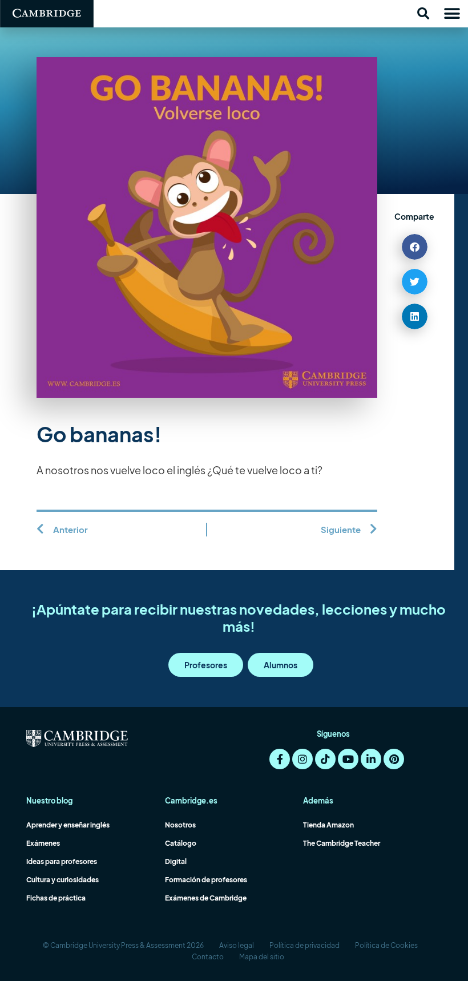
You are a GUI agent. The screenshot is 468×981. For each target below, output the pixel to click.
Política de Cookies (386, 945)
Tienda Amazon (328, 825)
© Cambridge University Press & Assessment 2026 (123, 945)
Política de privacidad (304, 945)
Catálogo (180, 843)
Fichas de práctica (56, 898)
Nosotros (180, 825)
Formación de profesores (206, 879)
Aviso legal (236, 945)
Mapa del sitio (261, 956)
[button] (423, 14)
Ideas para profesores (61, 861)
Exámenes (43, 843)
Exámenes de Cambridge (206, 898)
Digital (176, 861)
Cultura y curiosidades (62, 879)
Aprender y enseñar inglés (68, 825)
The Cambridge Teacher (341, 843)
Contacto (208, 956)
